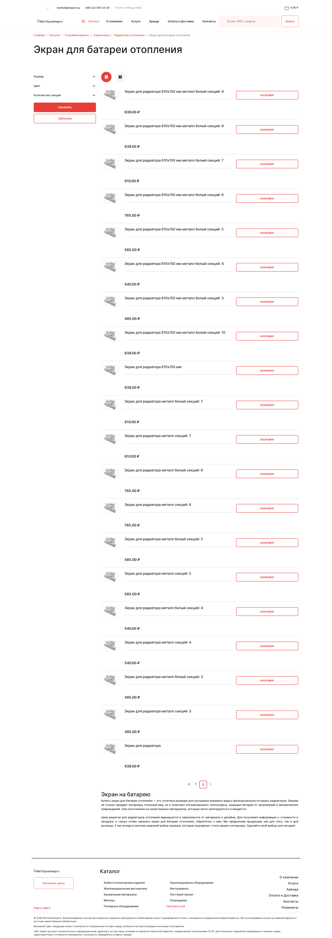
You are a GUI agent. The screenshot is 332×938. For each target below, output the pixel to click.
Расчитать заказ (54, 883)
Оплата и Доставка (181, 21)
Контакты (209, 21)
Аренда (154, 21)
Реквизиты (290, 907)
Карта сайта (42, 908)
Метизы (109, 900)
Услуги (135, 21)
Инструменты (179, 888)
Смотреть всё (175, 906)
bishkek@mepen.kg (68, 7)
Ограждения (178, 900)
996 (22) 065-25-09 (97, 7)
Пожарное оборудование (121, 906)
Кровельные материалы (120, 894)
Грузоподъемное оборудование (191, 882)
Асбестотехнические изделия (124, 882)
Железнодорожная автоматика (125, 888)
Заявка (290, 21)
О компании (114, 21)
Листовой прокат (182, 894)
